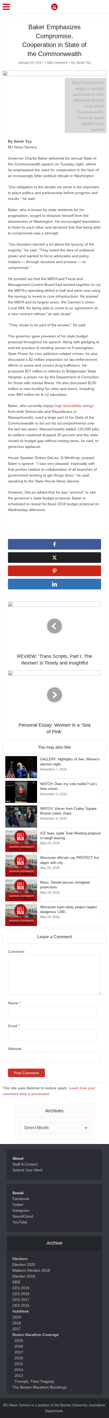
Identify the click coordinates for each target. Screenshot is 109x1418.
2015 (19, 1364)
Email (14, 1026)
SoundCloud (22, 1216)
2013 (19, 1375)
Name (14, 1003)
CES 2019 (20, 1288)
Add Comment (57, 63)
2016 (19, 1358)
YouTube (19, 1222)
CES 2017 (20, 1299)
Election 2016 (23, 1276)
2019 (16, 1317)
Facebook (20, 1199)
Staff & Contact (25, 1164)
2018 (16, 1323)
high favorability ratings (74, 406)
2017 (16, 1329)
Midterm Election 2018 (31, 1270)
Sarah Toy (83, 63)
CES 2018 (20, 1294)
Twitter (18, 1204)
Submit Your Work (27, 1170)
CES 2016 (20, 1305)
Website (14, 1049)
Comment (16, 951)
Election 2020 (23, 1264)
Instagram (20, 1210)
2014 (19, 1370)
